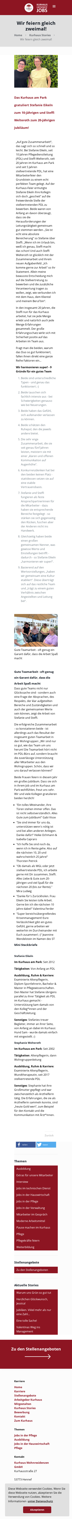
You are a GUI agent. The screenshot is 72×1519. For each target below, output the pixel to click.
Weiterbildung (25, 1247)
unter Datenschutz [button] (40, 1501)
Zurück (49, 1135)
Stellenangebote (25, 1395)
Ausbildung (23, 1169)
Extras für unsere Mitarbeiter (34, 1175)
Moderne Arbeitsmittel (30, 1221)
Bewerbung (21, 1412)
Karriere (19, 1391)
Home (18, 35)
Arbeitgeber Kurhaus (28, 1400)
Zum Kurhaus (23, 1421)
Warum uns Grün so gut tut (33, 1293)
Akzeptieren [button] (37, 1509)
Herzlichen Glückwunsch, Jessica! (32, 1301)
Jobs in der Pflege (27, 1201)
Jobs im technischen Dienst (33, 1188)
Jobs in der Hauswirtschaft (33, 1195)
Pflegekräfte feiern (28, 1240)
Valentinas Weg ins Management (28, 1329)
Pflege (20, 1234)
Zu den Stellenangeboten (32, 1270)
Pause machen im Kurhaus (33, 1227)
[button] (26, 1145)
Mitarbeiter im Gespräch (31, 1214)
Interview (22, 1182)
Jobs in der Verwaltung (30, 1208)
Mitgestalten (22, 1404)
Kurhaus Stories (40, 35)
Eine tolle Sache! (26, 1320)
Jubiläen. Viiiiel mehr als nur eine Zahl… (33, 1312)
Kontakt (19, 1416)
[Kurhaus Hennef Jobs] (36, 8)
